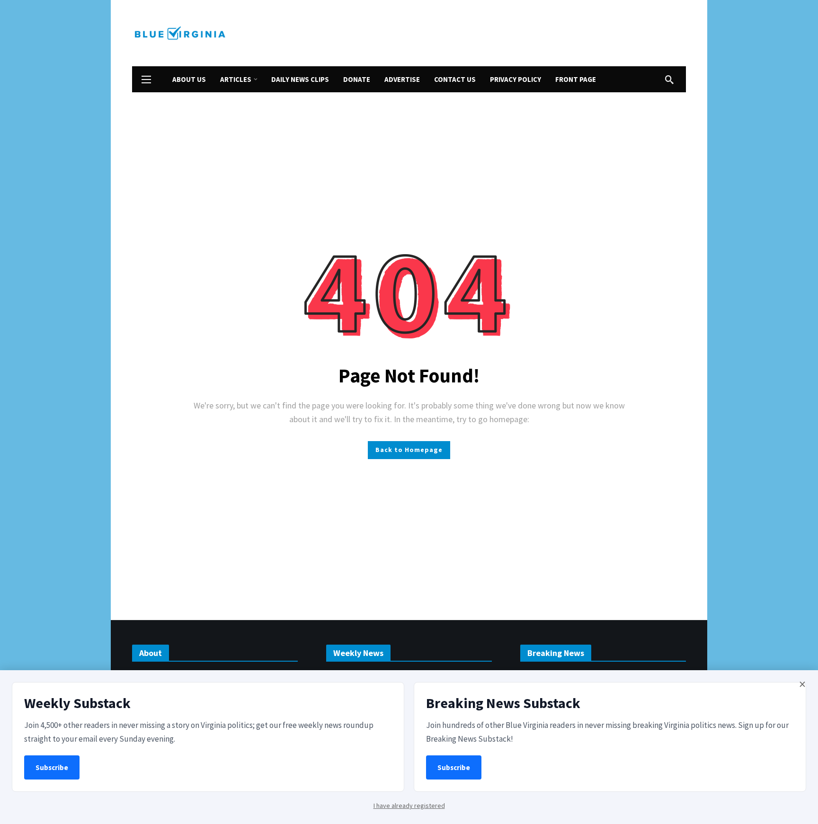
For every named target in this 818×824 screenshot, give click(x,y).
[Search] (669, 79)
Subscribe (52, 767)
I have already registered (409, 805)
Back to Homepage (409, 449)
